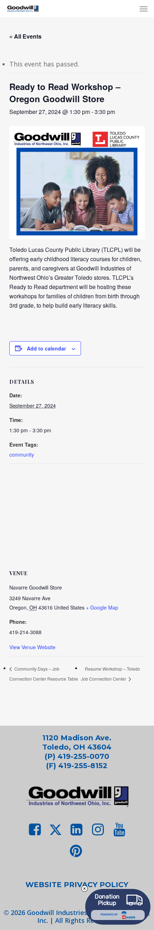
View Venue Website (32, 647)
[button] (144, 8)
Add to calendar (46, 348)
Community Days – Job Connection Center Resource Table (43, 674)
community (21, 454)
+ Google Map (102, 607)
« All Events (25, 36)
